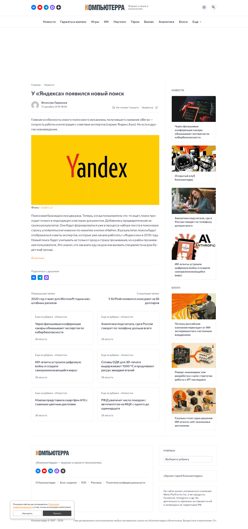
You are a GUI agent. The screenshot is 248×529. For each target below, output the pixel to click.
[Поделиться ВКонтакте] (33, 277)
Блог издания (68, 482)
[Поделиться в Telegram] (40, 277)
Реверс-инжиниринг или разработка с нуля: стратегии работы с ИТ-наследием (193, 375)
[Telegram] (46, 7)
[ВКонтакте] (33, 7)
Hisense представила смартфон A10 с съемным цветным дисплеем (61, 402)
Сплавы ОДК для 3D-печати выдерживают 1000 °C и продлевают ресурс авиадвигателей (127, 366)
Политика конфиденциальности (125, 482)
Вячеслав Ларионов (54, 102)
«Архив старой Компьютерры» (183, 475)
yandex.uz (47, 207)
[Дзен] (58, 7)
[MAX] (52, 7)
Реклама (96, 482)
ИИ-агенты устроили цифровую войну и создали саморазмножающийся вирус (58, 366)
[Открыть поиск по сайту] (213, 7)
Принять (57, 513)
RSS (83, 482)
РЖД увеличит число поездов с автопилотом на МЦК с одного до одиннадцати (125, 404)
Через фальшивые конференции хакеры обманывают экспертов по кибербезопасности (59, 328)
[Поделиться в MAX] (46, 277)
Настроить (27, 513)
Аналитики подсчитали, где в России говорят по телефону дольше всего (127, 326)
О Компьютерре (45, 482)
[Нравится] (157, 107)
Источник (37, 258)
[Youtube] (39, 7)
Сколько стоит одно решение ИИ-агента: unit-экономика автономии (194, 421)
